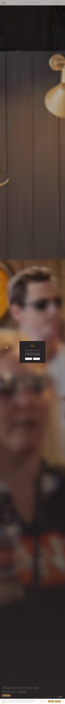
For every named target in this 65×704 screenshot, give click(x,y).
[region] (32, 701)
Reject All (51, 701)
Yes (28, 358)
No (36, 358)
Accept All (57, 701)
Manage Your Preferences (43, 701)
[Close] (63, 701)
